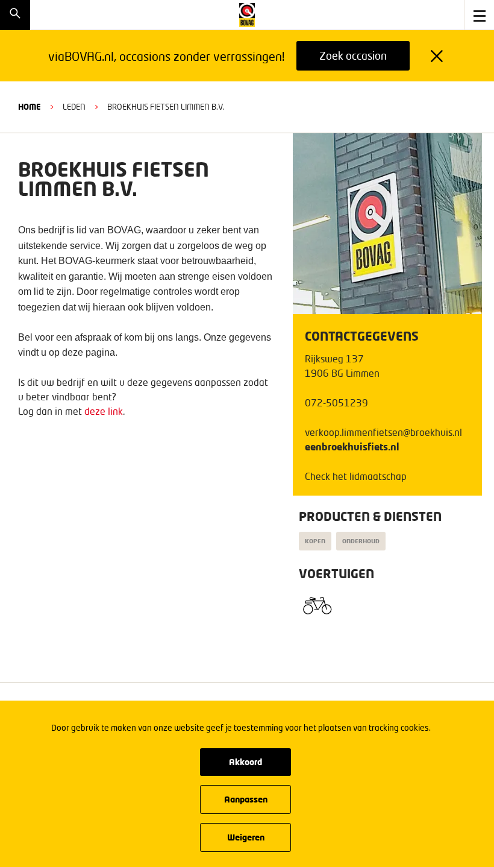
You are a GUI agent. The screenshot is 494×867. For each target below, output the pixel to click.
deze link (103, 411)
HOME (29, 107)
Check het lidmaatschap (356, 476)
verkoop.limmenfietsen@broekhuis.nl (383, 432)
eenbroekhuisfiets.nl (352, 446)
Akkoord (245, 762)
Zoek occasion (353, 55)
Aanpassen (245, 799)
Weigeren (245, 837)
